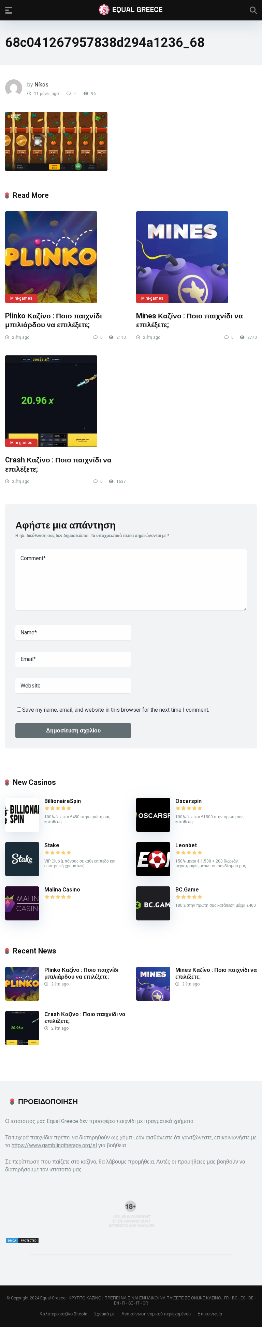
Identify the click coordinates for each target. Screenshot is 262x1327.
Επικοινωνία (210, 1313)
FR (226, 1298)
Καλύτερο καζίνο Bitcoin (63, 1313)
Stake (51, 845)
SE (130, 1303)
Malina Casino (62, 889)
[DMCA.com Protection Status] (22, 1242)
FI (123, 1303)
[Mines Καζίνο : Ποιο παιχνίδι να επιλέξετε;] (196, 257)
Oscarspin (188, 801)
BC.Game (187, 889)
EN (116, 1303)
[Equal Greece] (131, 10)
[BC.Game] (153, 918)
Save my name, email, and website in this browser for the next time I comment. (115, 710)
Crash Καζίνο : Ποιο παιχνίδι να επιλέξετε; (85, 1017)
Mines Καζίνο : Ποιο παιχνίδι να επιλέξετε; (216, 973)
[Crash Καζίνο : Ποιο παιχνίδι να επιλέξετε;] (65, 401)
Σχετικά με (104, 1313)
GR (145, 1303)
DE (250, 1298)
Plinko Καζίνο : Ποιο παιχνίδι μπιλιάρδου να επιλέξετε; (53, 320)
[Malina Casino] (22, 918)
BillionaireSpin (62, 801)
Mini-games (21, 298)
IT (138, 1303)
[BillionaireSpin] (22, 830)
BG (234, 1298)
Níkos (41, 84)
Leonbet (186, 845)
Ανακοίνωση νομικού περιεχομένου (156, 1313)
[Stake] (22, 874)
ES (243, 1298)
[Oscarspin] (153, 830)
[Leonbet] (153, 874)
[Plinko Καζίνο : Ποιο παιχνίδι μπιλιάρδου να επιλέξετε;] (65, 257)
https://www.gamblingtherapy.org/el (54, 1145)
